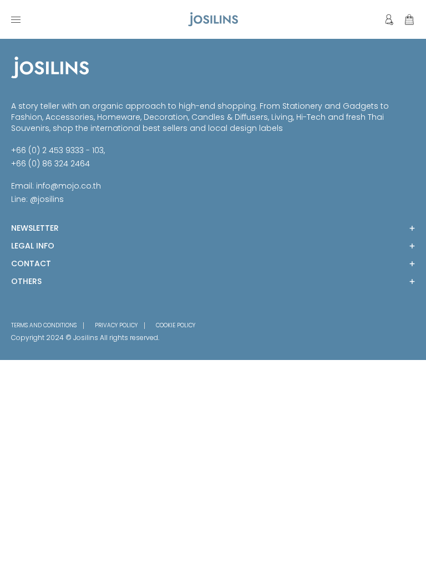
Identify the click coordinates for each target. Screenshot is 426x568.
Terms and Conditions (44, 325)
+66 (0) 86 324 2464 (50, 163)
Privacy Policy (116, 325)
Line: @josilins (37, 199)
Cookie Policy (175, 325)
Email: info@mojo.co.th (56, 185)
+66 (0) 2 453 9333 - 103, (58, 150)
